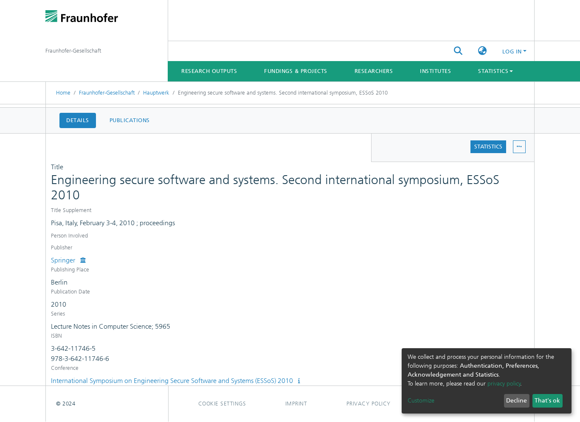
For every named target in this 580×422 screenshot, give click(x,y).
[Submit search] (458, 51)
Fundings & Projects (295, 71)
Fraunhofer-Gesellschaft (107, 92)
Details (77, 120)
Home (63, 92)
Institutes (435, 71)
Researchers (374, 71)
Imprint (296, 403)
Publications (130, 120)
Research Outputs (209, 71)
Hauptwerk (156, 92)
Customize (421, 400)
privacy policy (504, 383)
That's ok (547, 400)
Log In (512, 51)
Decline (516, 400)
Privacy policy (368, 403)
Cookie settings (222, 403)
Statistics (488, 146)
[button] (482, 51)
